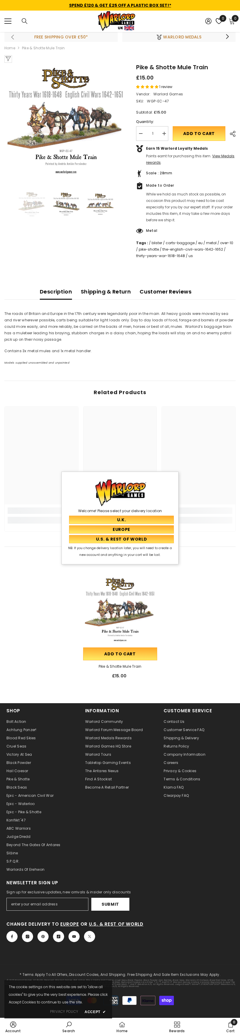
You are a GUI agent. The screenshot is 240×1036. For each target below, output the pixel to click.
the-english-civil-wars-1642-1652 (192, 249)
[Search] (24, 21)
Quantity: (145, 121)
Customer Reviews (165, 291)
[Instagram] (27, 936)
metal (211, 242)
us (190, 255)
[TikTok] (58, 936)
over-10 (226, 242)
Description (56, 291)
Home (9, 47)
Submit (110, 904)
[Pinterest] (43, 936)
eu (200, 242)
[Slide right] (227, 37)
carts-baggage (180, 242)
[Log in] (208, 21)
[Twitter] (89, 936)
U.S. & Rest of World (116, 924)
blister (157, 242)
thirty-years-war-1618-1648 (160, 255)
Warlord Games (168, 94)
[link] (41, 510)
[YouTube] (74, 936)
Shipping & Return (106, 291)
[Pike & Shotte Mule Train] (120, 609)
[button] (147, 86)
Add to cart (199, 133)
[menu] (7, 21)
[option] (66, 120)
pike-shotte (149, 249)
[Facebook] (12, 936)
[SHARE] (230, 134)
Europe (69, 924)
